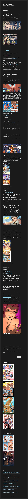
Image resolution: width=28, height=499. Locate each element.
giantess (10, 128)
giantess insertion (15, 129)
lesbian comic (13, 68)
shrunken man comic (11, 489)
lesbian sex (16, 68)
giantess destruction (13, 128)
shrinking (18, 486)
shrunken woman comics (7, 492)
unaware (17, 492)
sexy (15, 486)
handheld (4, 481)
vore (3, 130)
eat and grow (7, 128)
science (11, 486)
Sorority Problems (8, 55)
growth (4, 68)
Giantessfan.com (14, 122)
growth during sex (7, 68)
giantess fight (18, 128)
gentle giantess (10, 475)
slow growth (13, 492)
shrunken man (5, 489)
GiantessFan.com (14, 58)
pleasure (9, 69)
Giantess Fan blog (7, 4)
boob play (17, 472)
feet (3, 475)
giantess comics (10, 477)
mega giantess (5, 483)
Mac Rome (7, 115)
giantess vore (18, 129)
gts (17, 480)
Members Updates (16, 66)
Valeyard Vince (5, 66)
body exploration (13, 472)
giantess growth (5, 129)
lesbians (19, 68)
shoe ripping (15, 69)
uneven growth (18, 69)
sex (13, 486)
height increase (9, 481)
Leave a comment (6, 130)
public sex (11, 69)
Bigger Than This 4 (9, 273)
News (19, 127)
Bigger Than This (8, 271)
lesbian (10, 68)
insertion (13, 481)
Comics (12, 66)
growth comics (14, 480)
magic (16, 481)
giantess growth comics (9, 129)
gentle (6, 475)
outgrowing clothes (5, 69)
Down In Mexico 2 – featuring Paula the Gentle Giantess (11, 287)
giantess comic (5, 477)
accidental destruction (6, 472)
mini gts (14, 483)
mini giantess (10, 483)
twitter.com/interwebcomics (13, 64)
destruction (4, 128)
